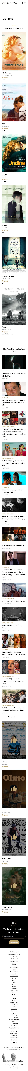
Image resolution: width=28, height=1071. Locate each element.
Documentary (14, 976)
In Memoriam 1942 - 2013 (14, 1049)
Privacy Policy (14, 1067)
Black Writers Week (14, 1019)
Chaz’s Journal (14, 1002)
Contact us (14, 1035)
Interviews (14, 1011)
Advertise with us (14, 1037)
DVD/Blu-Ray (14, 1015)
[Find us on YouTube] (14, 1042)
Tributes (14, 1013)
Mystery (14, 984)
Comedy (14, 974)
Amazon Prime (14, 972)
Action (14, 969)
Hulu (14, 982)
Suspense (14, 992)
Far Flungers (14, 1009)
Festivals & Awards (14, 1028)
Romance (14, 988)
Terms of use (14, 1066)
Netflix (14, 986)
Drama (14, 978)
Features (14, 1021)
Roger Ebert (14, 1025)
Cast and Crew (14, 958)
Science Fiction (14, 990)
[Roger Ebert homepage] (9, 3)
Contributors (14, 1040)
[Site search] (22, 3)
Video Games (14, 1017)
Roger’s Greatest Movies (14, 954)
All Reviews (14, 956)
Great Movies (14, 1004)
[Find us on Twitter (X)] (16, 1042)
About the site (14, 1033)
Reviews (14, 1000)
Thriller (14, 995)
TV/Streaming (14, 1023)
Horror (14, 980)
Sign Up (14, 964)
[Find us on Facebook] (11, 1042)
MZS (14, 1007)
